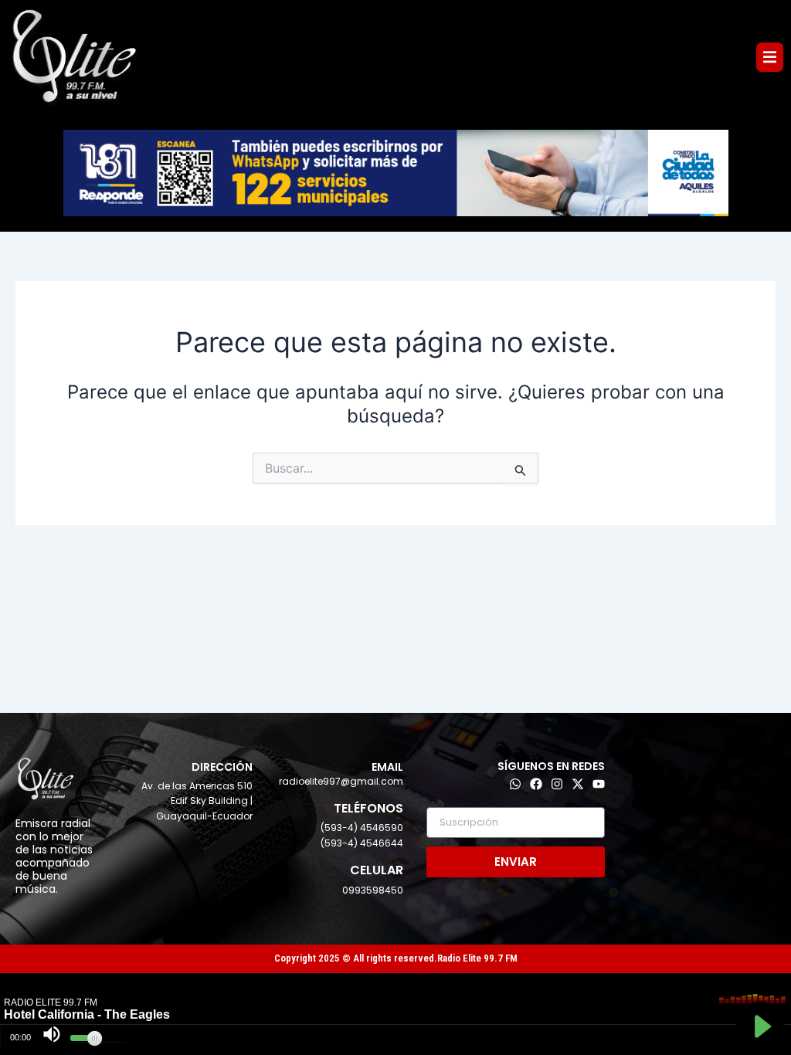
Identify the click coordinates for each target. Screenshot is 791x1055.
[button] (769, 56)
